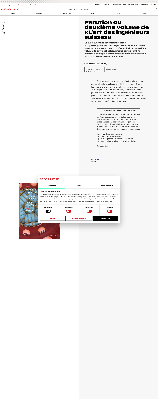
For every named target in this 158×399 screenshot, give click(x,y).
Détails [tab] (79, 186)
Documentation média (131, 5)
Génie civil (93, 161)
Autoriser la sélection (79, 218)
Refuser (52, 218)
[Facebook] (3, 21)
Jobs (118, 13)
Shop (145, 13)
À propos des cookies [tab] (106, 186)
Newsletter (117, 5)
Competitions (66, 13)
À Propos (98, 5)
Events (92, 13)
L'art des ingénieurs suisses (96, 63)
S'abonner (144, 5)
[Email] (3, 29)
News (13, 13)
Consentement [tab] (51, 186)
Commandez (102, 146)
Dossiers (39, 13)
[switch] (68, 211)
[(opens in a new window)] (3, 32)
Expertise (107, 5)
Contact (154, 5)
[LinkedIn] (3, 25)
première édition (123, 81)
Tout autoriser (105, 218)
